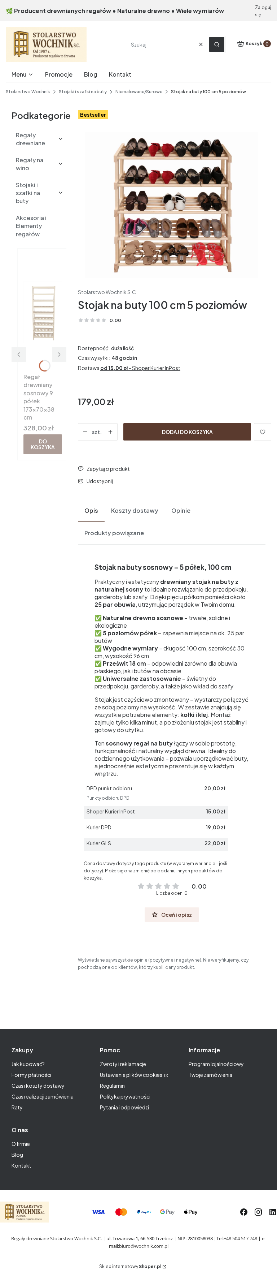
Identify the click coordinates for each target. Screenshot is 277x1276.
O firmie (21, 1143)
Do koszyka (43, 444)
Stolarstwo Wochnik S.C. (107, 292)
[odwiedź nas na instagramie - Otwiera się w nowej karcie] (258, 1212)
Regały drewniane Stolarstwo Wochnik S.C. (56, 1238)
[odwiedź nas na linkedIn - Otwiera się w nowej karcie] (272, 1212)
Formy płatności (31, 1074)
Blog (17, 1154)
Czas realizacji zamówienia (43, 1096)
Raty (17, 1107)
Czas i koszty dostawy (38, 1085)
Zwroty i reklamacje (123, 1064)
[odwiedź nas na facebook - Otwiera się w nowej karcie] (243, 1212)
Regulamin (112, 1085)
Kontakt (21, 1165)
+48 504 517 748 (240, 1238)
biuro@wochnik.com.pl (143, 1246)
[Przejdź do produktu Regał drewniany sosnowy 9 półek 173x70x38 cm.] (42, 312)
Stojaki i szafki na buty (83, 91)
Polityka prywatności (125, 1096)
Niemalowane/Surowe (138, 91)
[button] (216, 44)
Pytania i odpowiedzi (124, 1107)
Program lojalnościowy (216, 1064)
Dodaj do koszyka (187, 432)
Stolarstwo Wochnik (28, 91)
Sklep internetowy (130, 1266)
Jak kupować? (28, 1064)
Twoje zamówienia (210, 1074)
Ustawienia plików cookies (131, 1074)
